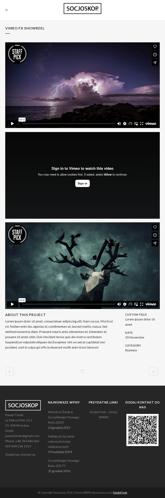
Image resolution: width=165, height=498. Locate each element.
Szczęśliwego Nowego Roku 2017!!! (63, 463)
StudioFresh (120, 492)
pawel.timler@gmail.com (22, 436)
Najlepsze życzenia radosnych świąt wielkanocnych (61, 441)
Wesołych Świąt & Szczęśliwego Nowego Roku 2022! (63, 417)
